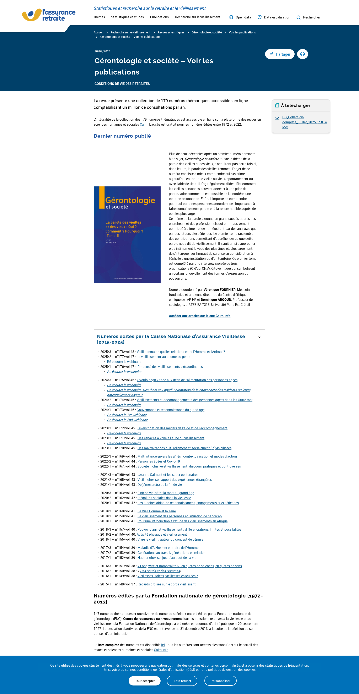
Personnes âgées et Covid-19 (159, 461)
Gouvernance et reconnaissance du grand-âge (170, 410)
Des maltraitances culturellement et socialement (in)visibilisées (184, 448)
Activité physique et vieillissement (162, 534)
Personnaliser (220, 681)
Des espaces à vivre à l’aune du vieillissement (171, 438)
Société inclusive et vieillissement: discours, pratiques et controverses (189, 466)
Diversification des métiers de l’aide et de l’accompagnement (182, 428)
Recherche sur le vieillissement (197, 17)
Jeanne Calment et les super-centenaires (168, 474)
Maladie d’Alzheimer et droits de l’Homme (168, 547)
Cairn (144, 124)
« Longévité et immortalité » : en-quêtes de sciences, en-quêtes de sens (190, 566)
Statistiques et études (127, 17)
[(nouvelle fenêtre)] (123, 433)
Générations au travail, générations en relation (171, 552)
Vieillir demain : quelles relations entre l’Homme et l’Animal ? (181, 351)
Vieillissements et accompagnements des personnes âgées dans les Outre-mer (194, 400)
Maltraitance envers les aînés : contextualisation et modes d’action (187, 456)
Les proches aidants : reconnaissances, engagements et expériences (188, 503)
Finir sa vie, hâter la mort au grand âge (166, 493)
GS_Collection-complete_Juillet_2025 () (304, 122)
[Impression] (302, 54)
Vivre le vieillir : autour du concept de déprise (170, 539)
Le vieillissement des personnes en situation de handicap (180, 516)
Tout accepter (144, 681)
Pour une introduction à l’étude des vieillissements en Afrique (182, 521)
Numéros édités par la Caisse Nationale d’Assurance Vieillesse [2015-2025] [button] (171, 339)
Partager (283, 54)
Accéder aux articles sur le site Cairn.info (199, 315)
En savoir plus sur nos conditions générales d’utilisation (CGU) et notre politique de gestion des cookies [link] (179, 669)
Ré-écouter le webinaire (124, 361)
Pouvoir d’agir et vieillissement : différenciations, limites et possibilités (189, 529)
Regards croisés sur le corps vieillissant (167, 584)
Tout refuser (182, 681)
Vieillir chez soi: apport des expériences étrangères (175, 479)
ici (163, 645)
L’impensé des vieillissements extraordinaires (170, 366)
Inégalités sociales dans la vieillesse (164, 498)
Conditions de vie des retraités (122, 83)
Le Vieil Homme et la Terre (157, 511)
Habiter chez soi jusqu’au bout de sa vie (167, 557)
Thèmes (99, 17)
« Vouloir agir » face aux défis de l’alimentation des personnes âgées (187, 380)
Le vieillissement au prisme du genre (163, 356)
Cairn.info (161, 649)
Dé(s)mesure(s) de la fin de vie (160, 484)
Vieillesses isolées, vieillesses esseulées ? (168, 576)
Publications (159, 17)
